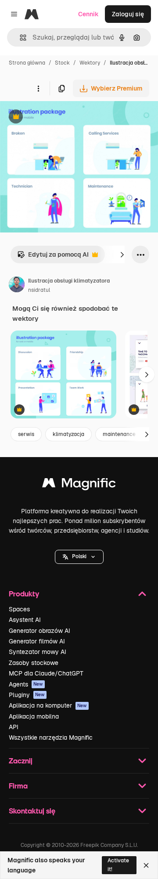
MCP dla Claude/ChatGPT (46, 673)
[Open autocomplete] (19, 37)
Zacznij (20, 760)
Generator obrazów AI (39, 631)
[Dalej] (122, 254)
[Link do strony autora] (17, 285)
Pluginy (27, 695)
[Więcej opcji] (38, 88)
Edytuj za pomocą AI (53, 257)
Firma (18, 785)
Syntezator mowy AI (37, 652)
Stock (62, 62)
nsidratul (39, 290)
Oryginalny (60, 117)
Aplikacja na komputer (48, 705)
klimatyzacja (68, 434)
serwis (26, 434)
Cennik (88, 14)
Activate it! (118, 864)
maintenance (119, 434)
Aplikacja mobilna (34, 716)
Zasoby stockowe (33, 663)
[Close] (146, 865)
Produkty (24, 593)
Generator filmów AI (37, 641)
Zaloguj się (128, 14)
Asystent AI (25, 620)
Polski (79, 556)
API (13, 727)
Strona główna (27, 62)
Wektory (89, 62)
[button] (79, 557)
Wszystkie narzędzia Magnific (51, 737)
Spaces (19, 609)
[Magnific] (79, 485)
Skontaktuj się (32, 810)
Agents (26, 684)
